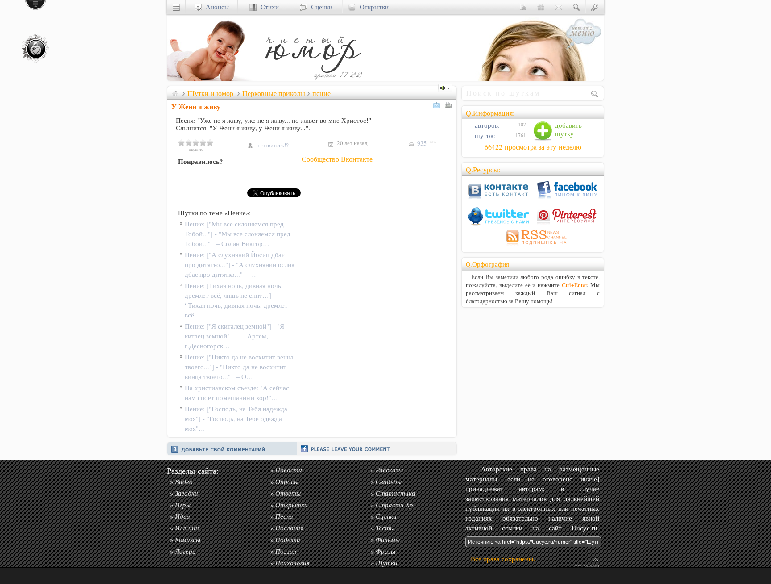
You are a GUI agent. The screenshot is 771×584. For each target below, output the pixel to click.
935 (426, 143)
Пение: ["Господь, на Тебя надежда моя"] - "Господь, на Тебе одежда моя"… (236, 419)
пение (321, 93)
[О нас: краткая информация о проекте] (522, 7)
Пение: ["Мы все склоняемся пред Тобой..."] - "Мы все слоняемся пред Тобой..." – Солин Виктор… (237, 234)
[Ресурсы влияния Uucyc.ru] (174, 93)
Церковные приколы (273, 93)
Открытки (372, 7)
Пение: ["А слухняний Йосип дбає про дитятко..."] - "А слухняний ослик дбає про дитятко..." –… (239, 264)
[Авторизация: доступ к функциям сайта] (594, 7)
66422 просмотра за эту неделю (533, 147)
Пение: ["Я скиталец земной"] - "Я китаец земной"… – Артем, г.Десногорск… (234, 336)
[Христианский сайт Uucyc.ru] (212, 78)
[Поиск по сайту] (576, 7)
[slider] (196, 142)
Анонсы (215, 7)
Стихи (268, 7)
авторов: (486, 125)
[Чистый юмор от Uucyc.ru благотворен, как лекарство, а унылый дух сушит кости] (312, 78)
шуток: (484, 135)
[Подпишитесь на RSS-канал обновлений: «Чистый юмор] (533, 246)
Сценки (319, 7)
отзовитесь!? (273, 145)
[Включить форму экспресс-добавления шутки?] (447, 87)
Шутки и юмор (210, 93)
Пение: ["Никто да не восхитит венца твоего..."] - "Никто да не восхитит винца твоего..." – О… (239, 367)
